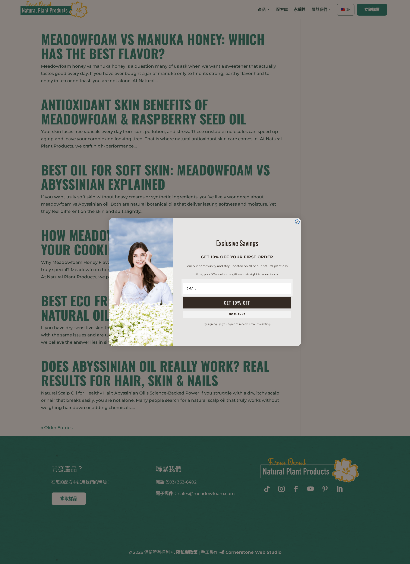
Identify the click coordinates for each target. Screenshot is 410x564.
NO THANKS (237, 314)
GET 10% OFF (237, 303)
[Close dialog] (297, 222)
